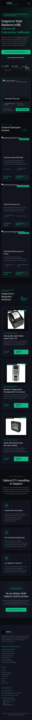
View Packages (22, 109)
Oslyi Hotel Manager (6, 660)
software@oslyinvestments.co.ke (12, 693)
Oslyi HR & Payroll (5, 658)
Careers (3, 681)
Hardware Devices (6, 674)
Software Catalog (6, 672)
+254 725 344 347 (7, 690)
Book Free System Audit (16, 57)
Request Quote (19, 352)
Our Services (4, 676)
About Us (3, 678)
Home (3, 670)
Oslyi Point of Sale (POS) (7, 651)
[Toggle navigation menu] (29, 3)
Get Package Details (19, 177)
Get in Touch (4, 683)
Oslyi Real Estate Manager (8, 653)
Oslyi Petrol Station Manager (8, 662)
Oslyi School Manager (7, 656)
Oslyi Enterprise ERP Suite (8, 649)
